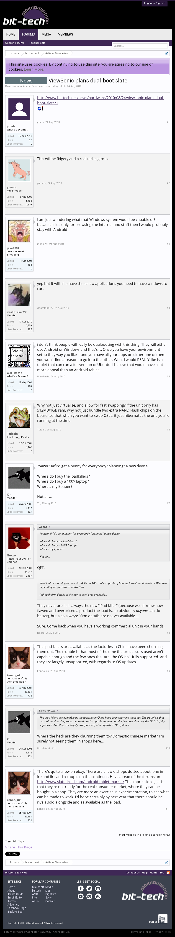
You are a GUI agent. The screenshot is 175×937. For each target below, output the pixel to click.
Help (145, 872)
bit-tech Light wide (16, 872)
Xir (9, 494)
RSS (168, 872)
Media (46, 34)
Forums (28, 34)
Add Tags (18, 841)
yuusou (12, 187)
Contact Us (133, 872)
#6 (168, 429)
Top (162, 872)
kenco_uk (14, 675)
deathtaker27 (16, 312)
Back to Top (15, 911)
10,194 (28, 692)
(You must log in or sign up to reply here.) (144, 834)
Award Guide (15, 894)
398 (30, 386)
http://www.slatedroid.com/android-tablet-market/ (80, 781)
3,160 (29, 447)
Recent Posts (37, 42)
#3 (168, 244)
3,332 (29, 201)
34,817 (28, 572)
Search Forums (14, 42)
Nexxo (11, 555)
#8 (168, 632)
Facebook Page (17, 908)
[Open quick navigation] (166, 53)
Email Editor (15, 897)
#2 (168, 183)
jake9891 (13, 248)
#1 (168, 122)
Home (10, 34)
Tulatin (12, 433)
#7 (168, 503)
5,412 (29, 508)
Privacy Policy (162, 931)
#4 (168, 308)
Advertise (13, 904)
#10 (167, 748)
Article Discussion (34, 86)
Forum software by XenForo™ (37, 931)
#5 (168, 376)
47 (30, 140)
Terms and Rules (141, 931)
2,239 (29, 325)
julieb (62, 86)
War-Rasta (14, 373)
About (11, 890)
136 (30, 265)
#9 (168, 671)
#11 (167, 808)
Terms (12, 901)
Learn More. (34, 69)
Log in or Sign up (154, 3)
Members (65, 34)
